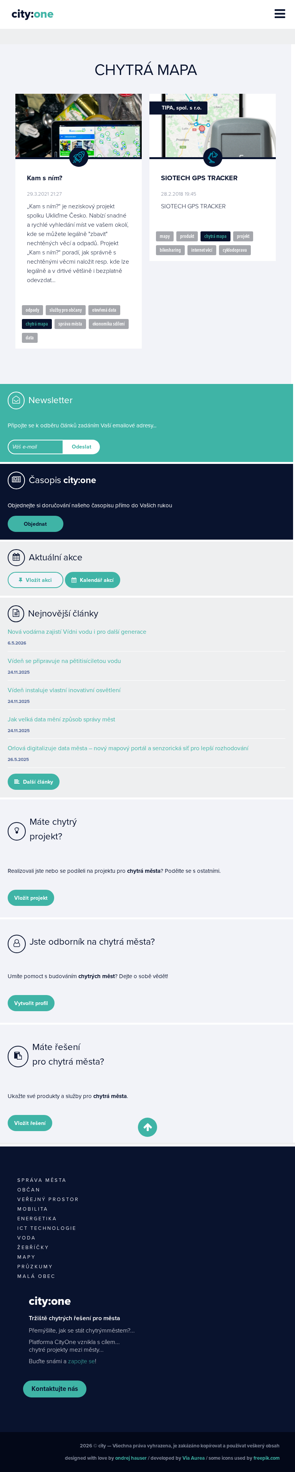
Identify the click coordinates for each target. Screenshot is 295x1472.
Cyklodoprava (235, 250)
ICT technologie (46, 1228)
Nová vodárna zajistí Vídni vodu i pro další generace (77, 632)
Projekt (243, 236)
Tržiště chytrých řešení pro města (74, 1318)
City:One (50, 1301)
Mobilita (32, 1209)
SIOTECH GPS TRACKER (199, 178)
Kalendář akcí (96, 580)
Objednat (35, 524)
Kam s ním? (44, 178)
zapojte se (81, 1361)
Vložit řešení (30, 1123)
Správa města (70, 324)
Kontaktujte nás (54, 1389)
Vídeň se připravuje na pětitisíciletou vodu (64, 661)
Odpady (32, 310)
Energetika (37, 1219)
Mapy (165, 236)
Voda (26, 1238)
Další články (37, 782)
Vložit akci (38, 580)
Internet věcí (201, 250)
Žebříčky (33, 1247)
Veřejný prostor (48, 1199)
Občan (28, 1190)
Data (30, 337)
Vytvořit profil (31, 1003)
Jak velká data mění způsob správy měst (61, 719)
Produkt (187, 236)
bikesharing (170, 250)
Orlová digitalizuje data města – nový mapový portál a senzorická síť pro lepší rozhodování (128, 748)
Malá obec (36, 1276)
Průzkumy (35, 1267)
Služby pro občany (66, 310)
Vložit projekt (31, 898)
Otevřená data (104, 310)
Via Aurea (193, 1458)
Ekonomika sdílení (109, 324)
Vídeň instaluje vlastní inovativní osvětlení (64, 690)
